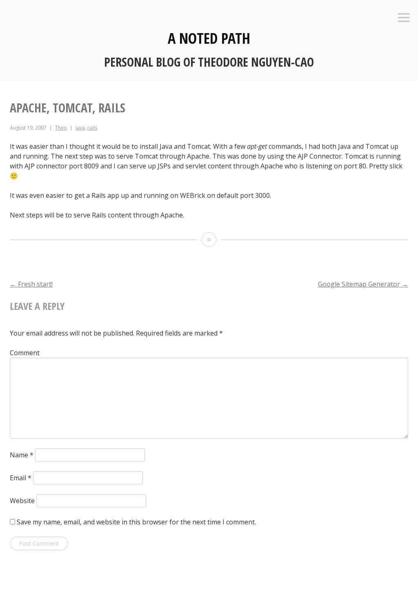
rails (92, 127)
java (80, 127)
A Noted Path (209, 38)
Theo (61, 127)
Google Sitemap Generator (363, 284)
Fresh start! (31, 284)
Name (21, 454)
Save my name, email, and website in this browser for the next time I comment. (136, 521)
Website (22, 500)
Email (20, 477)
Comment (25, 352)
